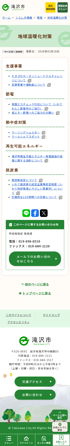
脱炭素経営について (24, 180)
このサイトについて (18, 315)
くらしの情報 (23, 17)
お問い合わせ (32, 394)
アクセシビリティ (18, 322)
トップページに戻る (36, 293)
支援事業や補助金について (29, 84)
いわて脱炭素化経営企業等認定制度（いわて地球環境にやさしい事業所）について (37, 188)
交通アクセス (32, 381)
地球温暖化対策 (57, 17)
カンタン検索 (44, 442)
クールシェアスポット (26, 136)
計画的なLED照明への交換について (34, 197)
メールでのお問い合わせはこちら (34, 258)
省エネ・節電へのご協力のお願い (33, 112)
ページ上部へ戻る (60, 416)
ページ (61, 442)
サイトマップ (51, 315)
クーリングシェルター (26, 132)
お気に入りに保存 (60, 428)
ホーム (6, 17)
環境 (40, 17)
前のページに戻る (37, 284)
